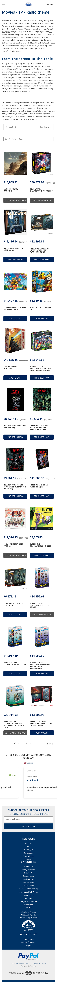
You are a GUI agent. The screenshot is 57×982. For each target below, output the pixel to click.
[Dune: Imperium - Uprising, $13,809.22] (15, 163)
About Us (28, 843)
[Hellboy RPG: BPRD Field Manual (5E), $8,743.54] (15, 400)
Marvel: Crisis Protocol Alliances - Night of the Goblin (40, 368)
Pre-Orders (28, 866)
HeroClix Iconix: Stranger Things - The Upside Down (41, 723)
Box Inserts (29, 895)
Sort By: (8, 139)
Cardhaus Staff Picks (28, 892)
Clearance (28, 905)
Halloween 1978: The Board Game (13, 249)
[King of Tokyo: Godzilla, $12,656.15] (15, 341)
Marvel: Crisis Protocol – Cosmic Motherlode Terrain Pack (13, 724)
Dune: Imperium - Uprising (11, 190)
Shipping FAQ (28, 850)
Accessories (28, 886)
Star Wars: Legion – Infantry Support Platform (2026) (39, 250)
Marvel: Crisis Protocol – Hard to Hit (15, 663)
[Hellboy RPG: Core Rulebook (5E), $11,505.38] (41, 459)
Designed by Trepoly (28, 966)
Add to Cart (15, 318)
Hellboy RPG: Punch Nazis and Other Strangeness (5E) (39, 428)
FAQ (28, 846)
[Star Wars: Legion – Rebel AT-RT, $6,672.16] (15, 577)
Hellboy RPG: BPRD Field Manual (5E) (15, 427)
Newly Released (28, 870)
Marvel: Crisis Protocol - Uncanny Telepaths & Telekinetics (40, 665)
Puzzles (28, 898)
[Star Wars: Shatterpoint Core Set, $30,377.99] (41, 163)
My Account (28, 939)
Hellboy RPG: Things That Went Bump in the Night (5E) (14, 487)
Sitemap (28, 859)
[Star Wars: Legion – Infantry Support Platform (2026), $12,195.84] (41, 222)
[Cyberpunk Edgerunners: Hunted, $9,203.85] (41, 518)
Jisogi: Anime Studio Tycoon (13, 545)
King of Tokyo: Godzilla (10, 367)
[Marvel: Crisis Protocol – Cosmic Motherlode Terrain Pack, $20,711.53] (15, 696)
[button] (28, 127)
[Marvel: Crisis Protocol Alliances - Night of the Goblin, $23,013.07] (41, 341)
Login (28, 945)
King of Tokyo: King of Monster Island (14, 308)
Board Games (28, 876)
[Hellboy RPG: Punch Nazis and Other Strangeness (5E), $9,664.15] (41, 400)
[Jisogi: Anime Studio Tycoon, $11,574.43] (15, 518)
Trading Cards (28, 879)
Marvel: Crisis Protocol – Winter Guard (39, 605)
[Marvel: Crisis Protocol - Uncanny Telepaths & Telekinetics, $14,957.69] (41, 636)
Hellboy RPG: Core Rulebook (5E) (39, 486)
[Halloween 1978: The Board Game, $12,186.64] (15, 222)
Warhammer (28, 882)
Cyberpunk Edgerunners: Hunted (41, 545)
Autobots (47, 77)
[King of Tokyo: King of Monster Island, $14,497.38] (15, 281)
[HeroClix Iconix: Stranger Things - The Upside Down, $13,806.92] (41, 696)
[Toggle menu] (3, 3)
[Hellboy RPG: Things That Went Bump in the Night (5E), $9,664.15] (15, 459)
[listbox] (20, 139)
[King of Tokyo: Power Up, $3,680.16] (41, 281)
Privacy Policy (28, 856)
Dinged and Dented (28, 901)
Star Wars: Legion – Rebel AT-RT (13, 604)
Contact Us (28, 853)
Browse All (28, 873)
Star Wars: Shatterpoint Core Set (41, 190)
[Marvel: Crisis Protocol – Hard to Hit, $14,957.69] (15, 636)
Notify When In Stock (15, 200)
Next (49, 744)
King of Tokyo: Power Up (40, 308)
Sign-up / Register (28, 942)
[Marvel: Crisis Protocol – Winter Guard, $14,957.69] (41, 577)
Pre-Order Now (15, 259)
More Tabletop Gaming (28, 889)
